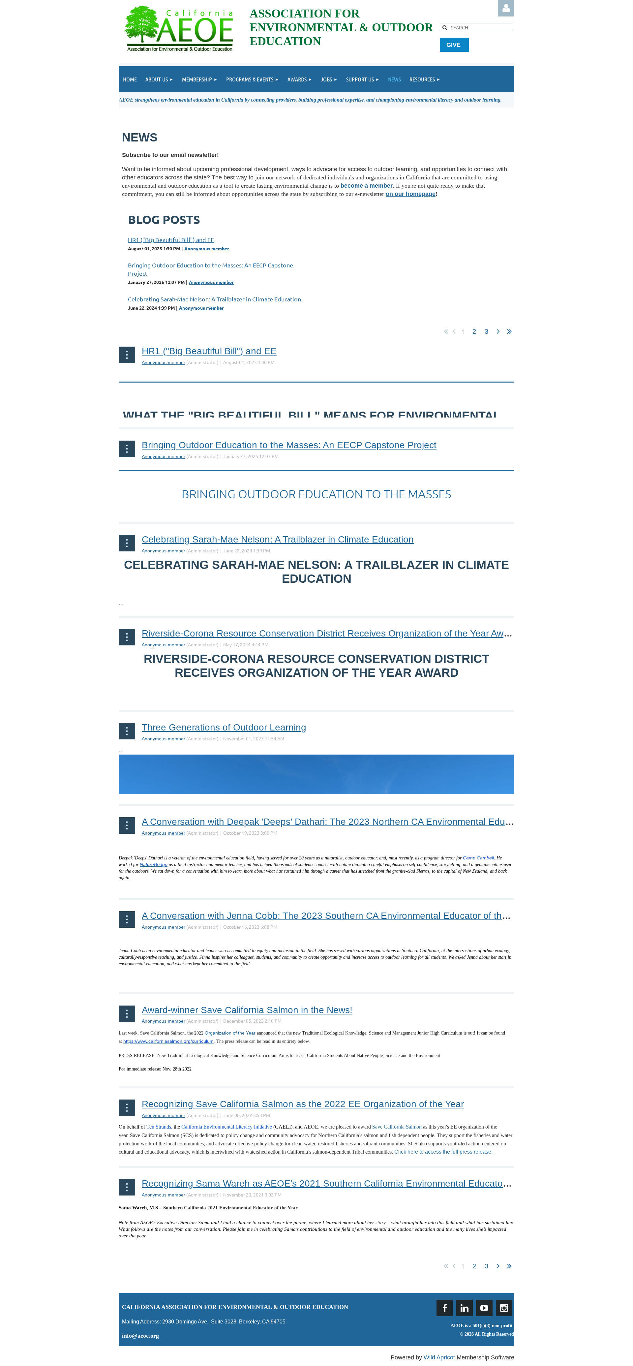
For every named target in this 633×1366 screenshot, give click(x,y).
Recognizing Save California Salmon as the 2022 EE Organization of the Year (303, 1104)
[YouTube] (484, 1308)
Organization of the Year (230, 1033)
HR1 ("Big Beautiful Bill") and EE (171, 239)
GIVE (454, 45)
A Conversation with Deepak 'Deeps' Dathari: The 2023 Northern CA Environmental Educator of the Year (357, 822)
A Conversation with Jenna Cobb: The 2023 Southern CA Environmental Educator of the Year (335, 916)
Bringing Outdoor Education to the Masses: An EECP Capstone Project (289, 445)
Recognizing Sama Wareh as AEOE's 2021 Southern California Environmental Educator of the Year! (349, 1183)
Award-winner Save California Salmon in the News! (247, 1010)
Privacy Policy (498, 1342)
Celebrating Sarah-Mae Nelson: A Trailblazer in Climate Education (214, 298)
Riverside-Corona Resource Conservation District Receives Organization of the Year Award (329, 633)
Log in (506, 8)
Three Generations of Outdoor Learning (224, 727)
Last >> (509, 331)
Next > (498, 331)
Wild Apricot (439, 1357)
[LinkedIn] (464, 1308)
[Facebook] (445, 1308)
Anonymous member (206, 248)
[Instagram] (504, 1308)
